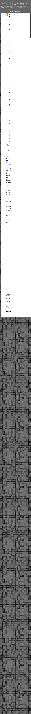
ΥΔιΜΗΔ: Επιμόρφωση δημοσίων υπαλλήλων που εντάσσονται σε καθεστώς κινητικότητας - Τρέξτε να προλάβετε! (9, 76)
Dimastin (8, 302)
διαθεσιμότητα (8, 308)
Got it (20, 11)
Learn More (13, 11)
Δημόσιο (8, 306)
